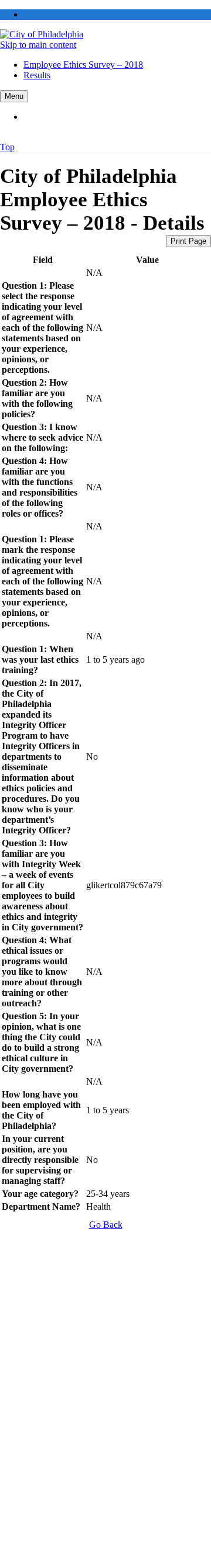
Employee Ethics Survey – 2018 (83, 65)
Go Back (105, 1225)
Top (7, 147)
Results (36, 75)
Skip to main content (38, 45)
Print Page (188, 241)
